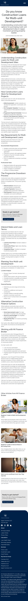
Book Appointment (8, 219)
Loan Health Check (6, 540)
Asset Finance (4, 554)
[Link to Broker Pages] (10, 525)
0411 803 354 (4, 522)
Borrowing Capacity (6, 542)
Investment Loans (5, 552)
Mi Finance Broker (5, 530)
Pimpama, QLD (5, 565)
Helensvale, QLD (5, 561)
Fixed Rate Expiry (5, 544)
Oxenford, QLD (5, 563)
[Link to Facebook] (2, 525)
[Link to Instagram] (5, 525)
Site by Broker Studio (5, 596)
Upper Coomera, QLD (6, 568)
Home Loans (4, 549)
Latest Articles (4, 533)
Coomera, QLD (5, 559)
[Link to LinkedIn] (8, 525)
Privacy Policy (4, 535)
